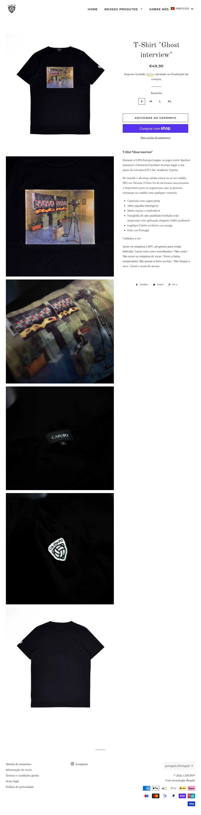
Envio (150, 74)
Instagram (81, 764)
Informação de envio (19, 770)
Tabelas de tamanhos (18, 764)
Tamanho (156, 93)
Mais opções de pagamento (155, 137)
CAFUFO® (189, 775)
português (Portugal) (177, 766)
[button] (182, 8)
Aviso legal (12, 781)
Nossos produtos (121, 9)
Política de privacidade (20, 787)
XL (170, 101)
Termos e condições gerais (22, 775)
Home (93, 9)
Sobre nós (159, 9)
